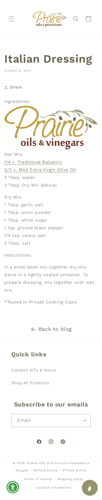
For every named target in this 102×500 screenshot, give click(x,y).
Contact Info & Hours (33, 370)
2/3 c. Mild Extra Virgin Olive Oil (40, 169)
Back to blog (55, 329)
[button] (11, 19)
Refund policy (45, 470)
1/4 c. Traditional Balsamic (33, 162)
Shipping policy (70, 479)
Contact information (53, 487)
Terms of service (38, 479)
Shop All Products (30, 383)
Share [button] (16, 87)
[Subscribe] (84, 420)
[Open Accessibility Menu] (13, 487)
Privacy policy (74, 470)
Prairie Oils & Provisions (48, 463)
